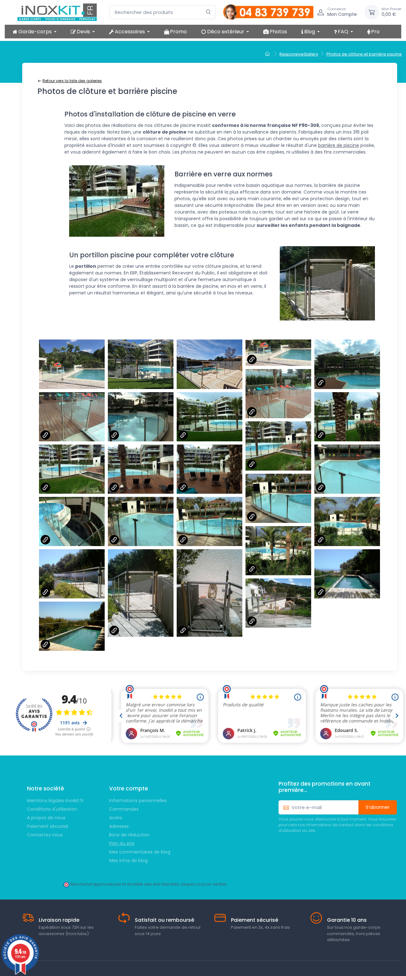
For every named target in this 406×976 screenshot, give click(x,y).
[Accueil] (268, 54)
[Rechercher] (208, 12)
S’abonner (378, 807)
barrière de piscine (338, 145)
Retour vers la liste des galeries (72, 80)
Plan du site (121, 843)
